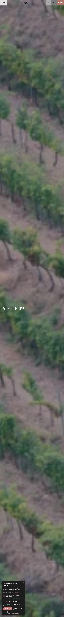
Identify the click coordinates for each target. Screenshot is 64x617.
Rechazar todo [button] (18, 608)
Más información (15, 592)
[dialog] (13, 598)
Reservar (60, 3)
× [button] (23, 582)
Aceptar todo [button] (8, 608)
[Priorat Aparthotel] (26, 2)
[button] (13, 612)
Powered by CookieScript (13, 613)
